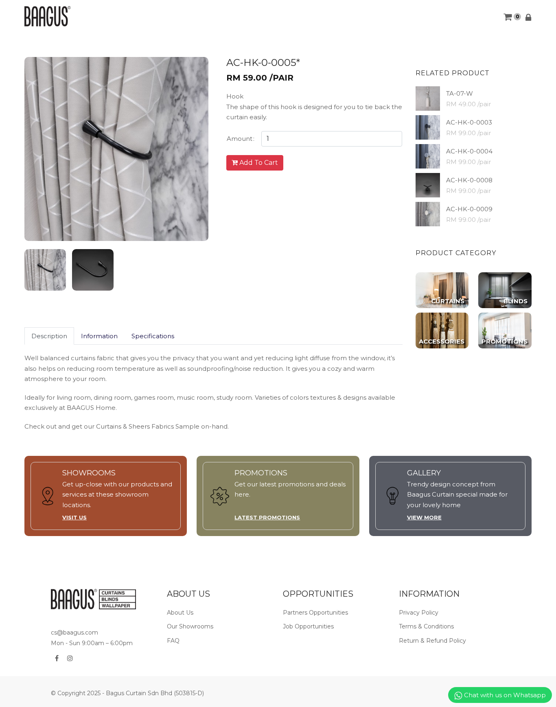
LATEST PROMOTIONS (267, 517)
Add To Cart (258, 162)
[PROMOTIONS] (505, 330)
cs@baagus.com (74, 632)
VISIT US (74, 517)
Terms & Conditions (426, 626)
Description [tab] (49, 336)
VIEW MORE (424, 517)
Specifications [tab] (152, 336)
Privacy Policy (418, 612)
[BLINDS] (505, 289)
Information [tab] (99, 336)
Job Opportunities (308, 626)
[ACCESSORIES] (442, 330)
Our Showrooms (190, 626)
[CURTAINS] (442, 289)
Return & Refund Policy (432, 640)
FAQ (173, 640)
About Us (180, 612)
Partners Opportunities (315, 612)
